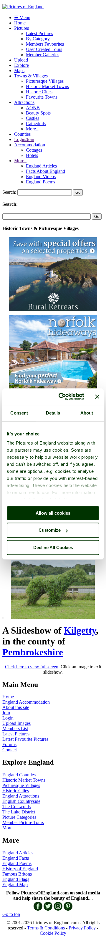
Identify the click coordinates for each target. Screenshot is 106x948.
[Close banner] (97, 397)
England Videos (41, 176)
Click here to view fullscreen (31, 666)
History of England (20, 868)
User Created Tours (44, 49)
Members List (15, 728)
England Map (15, 884)
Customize (50, 530)
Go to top (11, 914)
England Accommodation (26, 702)
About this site (15, 707)
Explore (21, 65)
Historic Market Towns (47, 86)
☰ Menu (22, 17)
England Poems (40, 181)
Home (20, 22)
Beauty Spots (38, 112)
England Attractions (20, 795)
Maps (19, 70)
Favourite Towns (41, 97)
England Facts (15, 858)
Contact (9, 749)
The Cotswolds (16, 806)
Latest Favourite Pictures (25, 739)
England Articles (41, 165)
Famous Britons (17, 873)
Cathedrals (36, 123)
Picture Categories (19, 817)
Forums (9, 744)
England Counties (19, 774)
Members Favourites (45, 44)
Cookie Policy (53, 933)
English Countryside (21, 801)
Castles (32, 118)
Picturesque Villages (45, 81)
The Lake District (18, 811)
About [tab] (86, 412)
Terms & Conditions (46, 927)
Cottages (34, 150)
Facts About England (45, 171)
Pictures (21, 28)
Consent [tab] (19, 412)
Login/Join (24, 139)
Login (8, 717)
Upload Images (16, 723)
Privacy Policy (82, 927)
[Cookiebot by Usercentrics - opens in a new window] (62, 396)
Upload (21, 59)
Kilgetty (80, 630)
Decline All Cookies (53, 547)
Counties (22, 134)
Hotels (32, 155)
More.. (20, 160)
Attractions (24, 102)
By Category (38, 38)
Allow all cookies (53, 513)
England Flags (15, 879)
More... (32, 128)
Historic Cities (39, 91)
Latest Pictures (39, 33)
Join (6, 712)
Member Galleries (42, 54)
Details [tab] (53, 412)
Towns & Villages (31, 75)
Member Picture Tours (23, 822)
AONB (33, 107)
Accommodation (29, 144)
